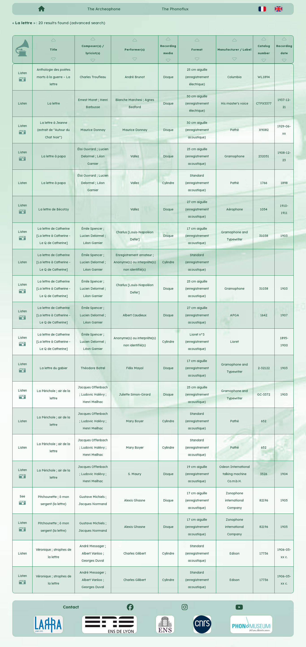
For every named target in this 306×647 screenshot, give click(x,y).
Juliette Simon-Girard (135, 394)
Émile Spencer (92, 229)
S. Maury (134, 474)
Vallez (134, 156)
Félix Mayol (134, 368)
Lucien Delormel (92, 236)
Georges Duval (93, 561)
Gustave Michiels (92, 497)
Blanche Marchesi (129, 100)
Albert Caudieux (135, 315)
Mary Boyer (135, 421)
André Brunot (135, 77)
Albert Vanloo (92, 553)
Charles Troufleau (93, 77)
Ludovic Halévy (93, 394)
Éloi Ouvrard (87, 149)
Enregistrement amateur (134, 255)
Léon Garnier (93, 243)
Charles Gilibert (134, 553)
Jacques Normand (93, 504)
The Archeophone (103, 8)
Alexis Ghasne (134, 500)
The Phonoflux (175, 8)
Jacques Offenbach (93, 387)
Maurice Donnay (92, 130)
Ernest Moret (88, 100)
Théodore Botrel (93, 368)
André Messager (92, 546)
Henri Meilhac (93, 402)
